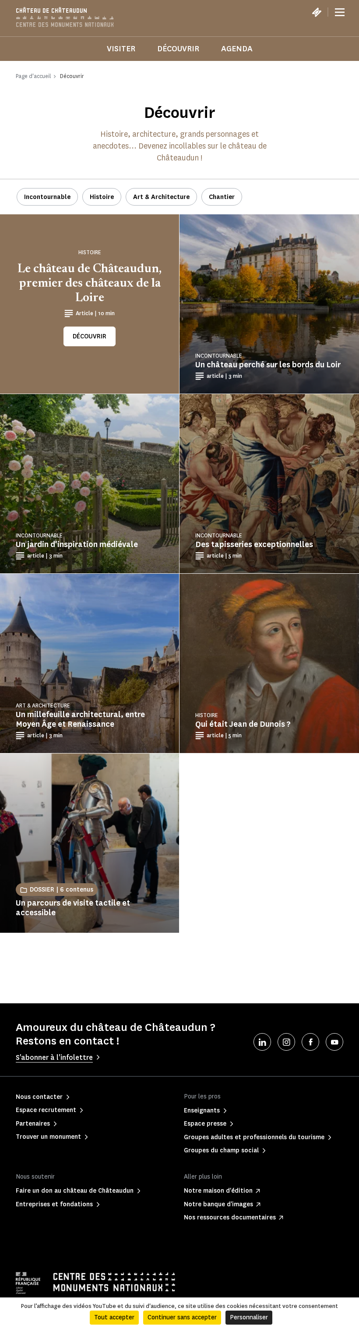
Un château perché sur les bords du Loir (268, 364)
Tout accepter (114, 1317)
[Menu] (340, 12)
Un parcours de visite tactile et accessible (73, 908)
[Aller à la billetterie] (316, 12)
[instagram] (286, 1042)
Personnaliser (249, 1317)
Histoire (102, 197)
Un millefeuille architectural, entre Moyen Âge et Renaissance (80, 719)
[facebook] (310, 1042)
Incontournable (47, 197)
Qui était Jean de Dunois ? (243, 724)
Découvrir (178, 48)
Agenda (237, 48)
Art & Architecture (161, 197)
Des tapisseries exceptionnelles (254, 544)
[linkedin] (262, 1042)
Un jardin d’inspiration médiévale (77, 544)
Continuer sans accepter (182, 1317)
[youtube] (334, 1042)
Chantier (222, 197)
